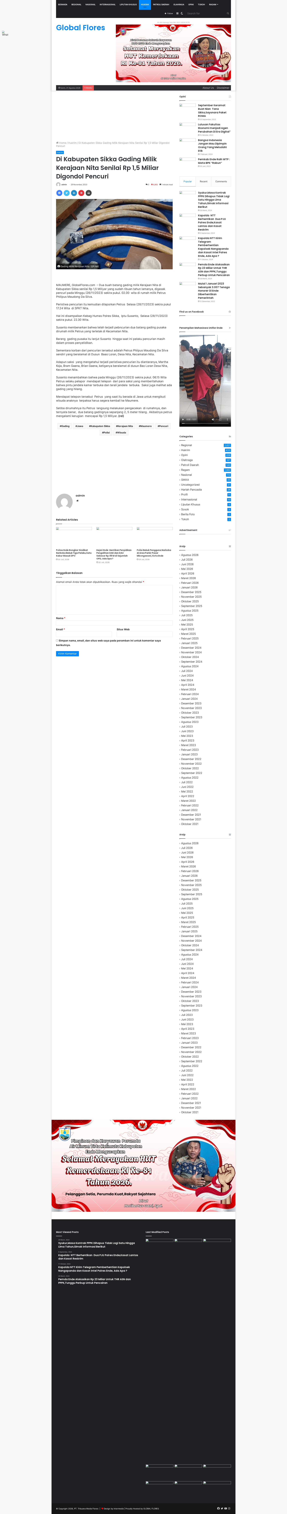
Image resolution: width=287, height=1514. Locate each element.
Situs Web (123, 629)
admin (64, 184)
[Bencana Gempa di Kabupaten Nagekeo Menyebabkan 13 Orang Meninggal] (188, 1489)
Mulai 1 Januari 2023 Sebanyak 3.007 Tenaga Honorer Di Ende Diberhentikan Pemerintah (214, 291)
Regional (76, 4)
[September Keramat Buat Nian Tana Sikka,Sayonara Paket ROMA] (187, 109)
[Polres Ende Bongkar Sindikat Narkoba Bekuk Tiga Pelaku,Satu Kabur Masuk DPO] (74, 537)
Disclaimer (223, 87)
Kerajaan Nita (125, 426)
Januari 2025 (189, 643)
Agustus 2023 (190, 721)
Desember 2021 (191, 814)
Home (62, 142)
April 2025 (187, 629)
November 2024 (191, 652)
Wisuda (121, 432)
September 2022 (191, 773)
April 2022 (187, 796)
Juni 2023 (187, 731)
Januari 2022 (189, 810)
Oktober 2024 (190, 657)
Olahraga (178, 4)
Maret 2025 (188, 633)
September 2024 (191, 661)
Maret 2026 (188, 578)
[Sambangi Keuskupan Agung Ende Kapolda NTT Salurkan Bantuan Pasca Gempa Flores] (159, 1472)
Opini (191, 4)
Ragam (212, 4)
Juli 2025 (187, 615)
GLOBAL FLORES (151, 1508)
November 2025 (191, 596)
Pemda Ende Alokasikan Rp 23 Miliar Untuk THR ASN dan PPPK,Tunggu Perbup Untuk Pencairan (214, 270)
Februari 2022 (190, 805)
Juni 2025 (187, 619)
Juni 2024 (187, 675)
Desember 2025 (191, 592)
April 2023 (187, 740)
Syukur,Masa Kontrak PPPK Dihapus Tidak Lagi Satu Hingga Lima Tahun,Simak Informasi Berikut (213, 200)
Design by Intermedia (114, 1508)
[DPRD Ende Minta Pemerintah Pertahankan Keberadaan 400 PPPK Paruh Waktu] (217, 1472)
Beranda (62, 4)
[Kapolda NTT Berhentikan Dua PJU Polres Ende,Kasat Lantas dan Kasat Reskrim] (187, 219)
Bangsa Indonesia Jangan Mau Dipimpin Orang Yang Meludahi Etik (212, 145)
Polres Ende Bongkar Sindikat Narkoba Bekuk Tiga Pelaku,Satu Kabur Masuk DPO (73, 553)
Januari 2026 (189, 587)
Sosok (185, 509)
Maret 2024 (188, 689)
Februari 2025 (190, 638)
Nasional (91, 4)
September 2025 (191, 606)
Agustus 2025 (190, 610)
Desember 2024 (191, 647)
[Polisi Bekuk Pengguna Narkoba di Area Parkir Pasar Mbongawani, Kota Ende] (155, 537)
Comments (221, 181)
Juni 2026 (187, 564)
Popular (188, 181)
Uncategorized (190, 484)
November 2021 (191, 819)
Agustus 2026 (190, 555)
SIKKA (185, 479)
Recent (203, 181)
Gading (65, 426)
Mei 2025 (187, 624)
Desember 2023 (191, 703)
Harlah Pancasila (191, 489)
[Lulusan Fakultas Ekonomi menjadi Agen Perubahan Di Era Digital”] (187, 128)
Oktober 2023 (190, 712)
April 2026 (187, 573)
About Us (208, 87)
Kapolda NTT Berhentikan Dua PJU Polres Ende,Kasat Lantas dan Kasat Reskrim (212, 222)
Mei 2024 (187, 680)
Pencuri (163, 426)
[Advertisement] (114, 116)
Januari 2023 (189, 754)
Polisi (107, 432)
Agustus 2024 (190, 666)
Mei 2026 (187, 568)
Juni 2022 (187, 786)
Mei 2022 (187, 791)
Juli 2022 (187, 782)
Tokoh (201, 4)
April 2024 (187, 684)
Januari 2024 (189, 698)
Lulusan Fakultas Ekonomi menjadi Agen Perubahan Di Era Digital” (214, 128)
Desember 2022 (191, 759)
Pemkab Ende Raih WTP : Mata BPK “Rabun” (214, 161)
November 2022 (191, 763)
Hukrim (145, 4)
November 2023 (191, 708)
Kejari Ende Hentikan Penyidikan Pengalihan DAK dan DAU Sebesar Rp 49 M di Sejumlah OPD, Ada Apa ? (114, 554)
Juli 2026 (187, 559)
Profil (184, 494)
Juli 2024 (187, 670)
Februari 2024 (190, 694)
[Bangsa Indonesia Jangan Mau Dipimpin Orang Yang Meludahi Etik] (187, 144)
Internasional (108, 4)
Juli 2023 (187, 726)
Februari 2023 (190, 749)
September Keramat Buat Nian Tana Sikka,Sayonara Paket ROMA (212, 111)
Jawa (80, 426)
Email (60, 629)
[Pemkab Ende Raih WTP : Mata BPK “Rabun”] (187, 163)
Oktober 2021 (189, 824)
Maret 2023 (188, 745)
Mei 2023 (187, 735)
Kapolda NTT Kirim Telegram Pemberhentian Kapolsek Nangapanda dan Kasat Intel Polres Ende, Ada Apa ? (213, 247)
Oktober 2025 (190, 601)
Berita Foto (188, 514)
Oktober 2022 (190, 768)
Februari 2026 (190, 582)
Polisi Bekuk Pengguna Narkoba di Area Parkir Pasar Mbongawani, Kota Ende (154, 553)
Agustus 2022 (190, 777)
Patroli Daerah (161, 4)
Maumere (146, 426)
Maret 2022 (188, 800)
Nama (60, 618)
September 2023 (191, 717)
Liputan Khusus (128, 4)
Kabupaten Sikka (100, 426)
